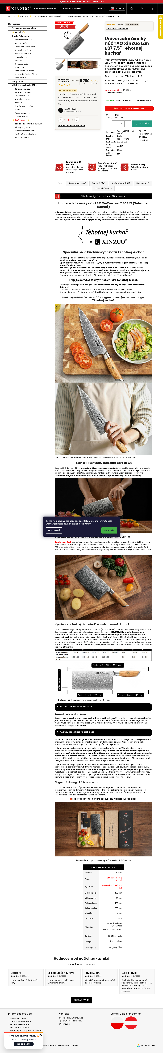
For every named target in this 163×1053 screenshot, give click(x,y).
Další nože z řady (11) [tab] (121, 183)
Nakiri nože (19, 67)
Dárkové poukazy (22, 89)
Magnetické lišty (22, 95)
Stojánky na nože (22, 99)
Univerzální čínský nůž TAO (27, 74)
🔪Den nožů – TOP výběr (24, 28)
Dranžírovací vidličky (24, 106)
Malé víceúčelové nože (25, 46)
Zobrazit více (81, 1000)
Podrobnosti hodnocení (117, 28)
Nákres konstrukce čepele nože (76, 706)
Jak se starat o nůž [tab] (77, 183)
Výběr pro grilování (23, 127)
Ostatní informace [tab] (103, 188)
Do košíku (144, 123)
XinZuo (148, 100)
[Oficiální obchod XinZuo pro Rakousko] (131, 1022)
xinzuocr (66, 1024)
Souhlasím (109, 530)
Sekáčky (18, 60)
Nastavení (54, 530)
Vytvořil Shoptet (148, 1045)
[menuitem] (45, 8)
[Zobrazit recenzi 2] (68, 113)
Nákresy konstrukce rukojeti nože (77, 732)
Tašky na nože (21, 116)
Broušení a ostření (23, 92)
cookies (78, 520)
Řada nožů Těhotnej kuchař (28, 124)
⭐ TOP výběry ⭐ (21, 120)
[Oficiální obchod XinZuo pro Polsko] (117, 1022)
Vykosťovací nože (23, 53)
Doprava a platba (18, 1018)
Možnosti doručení (114, 93)
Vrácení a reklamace (19, 1024)
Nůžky (17, 109)
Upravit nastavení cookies (66, 1045)
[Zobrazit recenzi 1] (65, 113)
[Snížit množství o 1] (115, 124)
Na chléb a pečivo (23, 50)
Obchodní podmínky (19, 1027)
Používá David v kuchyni (25, 134)
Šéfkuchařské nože (23, 39)
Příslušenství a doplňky (24, 85)
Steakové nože (21, 64)
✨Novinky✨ (18, 32)
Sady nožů (17, 81)
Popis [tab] (60, 183)
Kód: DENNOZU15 (23, 1044)
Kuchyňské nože (20, 36)
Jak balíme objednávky (20, 1021)
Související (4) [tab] (98, 183)
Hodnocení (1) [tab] (142, 183)
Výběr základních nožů (25, 130)
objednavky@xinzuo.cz (73, 1018)
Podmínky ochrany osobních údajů (25, 1030)
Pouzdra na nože (22, 113)
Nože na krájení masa (24, 71)
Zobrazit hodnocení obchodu (71, 119)
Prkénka (18, 102)
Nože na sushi (21, 77)
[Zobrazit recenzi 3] (72, 113)
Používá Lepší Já (22, 137)
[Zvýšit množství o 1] (127, 124)
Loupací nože (21, 57)
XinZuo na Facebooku (72, 1021)
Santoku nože (21, 43)
